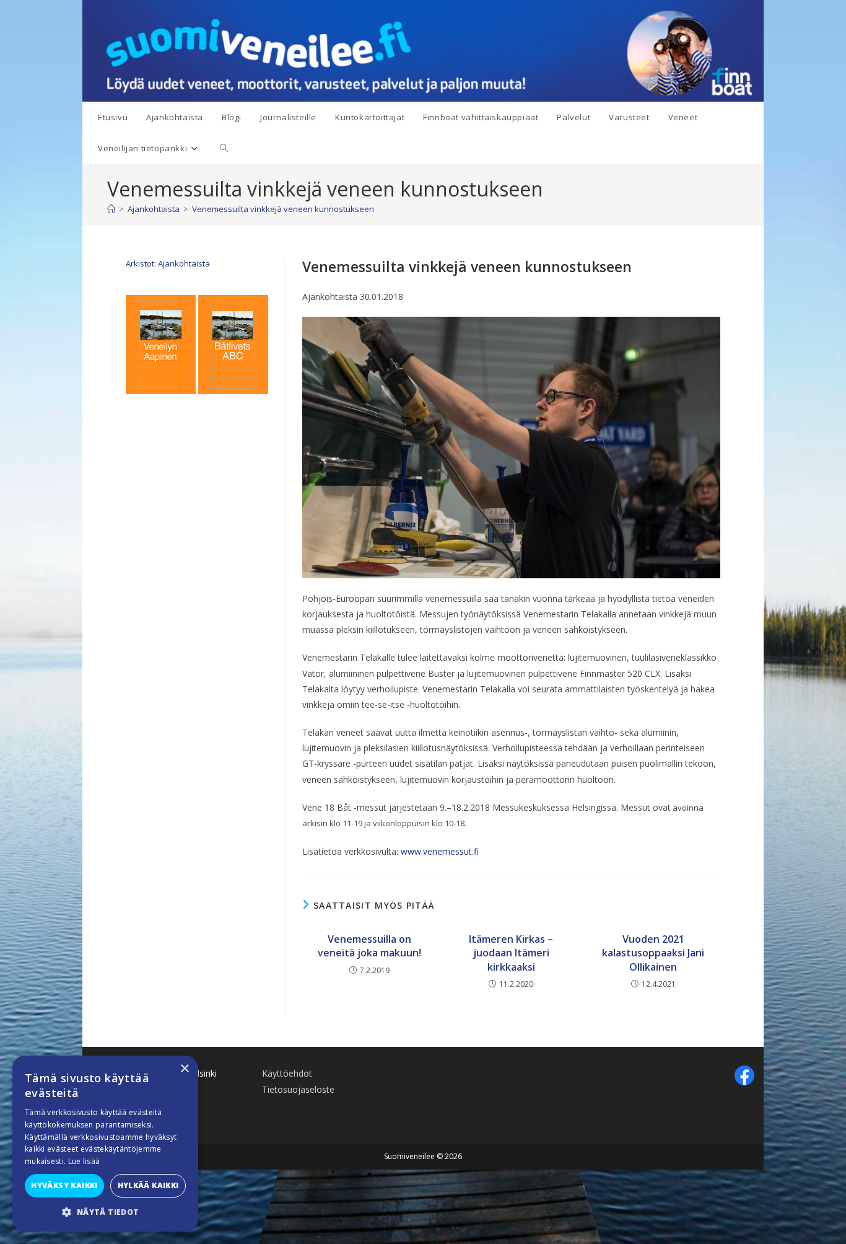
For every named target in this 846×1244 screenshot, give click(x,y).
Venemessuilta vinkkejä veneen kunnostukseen (283, 208)
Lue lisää (84, 1161)
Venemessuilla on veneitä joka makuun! (369, 945)
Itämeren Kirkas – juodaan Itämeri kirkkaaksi (511, 953)
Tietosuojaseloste (298, 1089)
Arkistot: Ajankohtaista (168, 263)
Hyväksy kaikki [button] (64, 1185)
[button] (105, 1212)
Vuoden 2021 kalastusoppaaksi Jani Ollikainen (653, 953)
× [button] (184, 1069)
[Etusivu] (111, 208)
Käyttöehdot (287, 1073)
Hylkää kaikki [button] (148, 1185)
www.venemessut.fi (440, 851)
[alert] (105, 1144)
